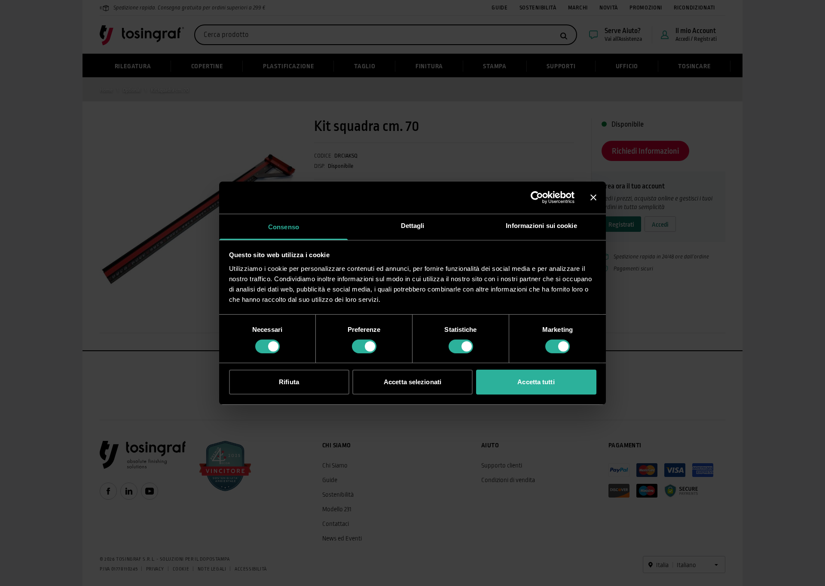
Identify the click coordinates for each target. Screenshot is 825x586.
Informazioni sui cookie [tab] (541, 225)
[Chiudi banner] (593, 197)
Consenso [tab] (283, 226)
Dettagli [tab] (413, 225)
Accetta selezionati (412, 382)
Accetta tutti (535, 382)
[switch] (364, 346)
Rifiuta (289, 382)
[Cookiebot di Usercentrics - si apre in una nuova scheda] (536, 197)
